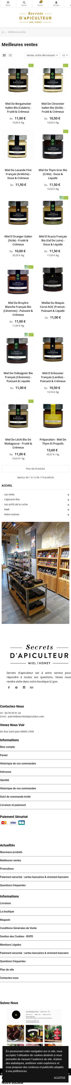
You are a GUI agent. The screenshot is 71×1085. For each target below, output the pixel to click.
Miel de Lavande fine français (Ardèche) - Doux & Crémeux (18, 174)
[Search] (24, 3)
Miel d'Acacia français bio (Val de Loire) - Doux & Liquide (53, 240)
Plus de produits (35, 468)
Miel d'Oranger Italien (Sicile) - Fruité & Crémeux (18, 240)
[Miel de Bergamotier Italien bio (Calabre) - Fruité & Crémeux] (18, 79)
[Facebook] (9, 687)
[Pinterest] (16, 687)
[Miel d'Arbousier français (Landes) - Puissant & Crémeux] (52, 349)
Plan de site (7, 969)
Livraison (5, 903)
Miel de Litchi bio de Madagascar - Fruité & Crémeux (18, 443)
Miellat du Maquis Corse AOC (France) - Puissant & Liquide (53, 307)
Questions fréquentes (13, 885)
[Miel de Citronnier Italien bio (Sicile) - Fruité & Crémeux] (52, 79)
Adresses (5, 771)
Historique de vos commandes (18, 763)
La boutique (7, 911)
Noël (6, 509)
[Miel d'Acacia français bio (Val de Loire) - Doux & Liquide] (52, 212)
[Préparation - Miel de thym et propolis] (52, 415)
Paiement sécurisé (14, 817)
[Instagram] (24, 687)
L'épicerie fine (12, 499)
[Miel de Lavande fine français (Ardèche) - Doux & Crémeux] (18, 145)
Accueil (7, 485)
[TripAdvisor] (31, 687)
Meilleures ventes (10, 860)
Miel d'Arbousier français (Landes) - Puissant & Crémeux (53, 377)
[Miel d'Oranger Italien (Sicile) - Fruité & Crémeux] (18, 212)
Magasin (5, 919)
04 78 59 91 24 (13, 712)
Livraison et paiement (13, 805)
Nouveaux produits (11, 852)
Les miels (9, 494)
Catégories (8, 3)
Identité (4, 780)
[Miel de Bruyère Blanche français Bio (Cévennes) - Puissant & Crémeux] (18, 278)
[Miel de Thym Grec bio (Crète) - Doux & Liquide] (52, 145)
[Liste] (10, 55)
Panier (4, 755)
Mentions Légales (10, 944)
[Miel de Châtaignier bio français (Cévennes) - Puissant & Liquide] (18, 349)
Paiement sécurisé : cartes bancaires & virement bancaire (34, 877)
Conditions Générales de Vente (18, 928)
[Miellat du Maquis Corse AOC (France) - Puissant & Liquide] (52, 278)
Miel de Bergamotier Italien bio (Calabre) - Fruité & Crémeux (18, 107)
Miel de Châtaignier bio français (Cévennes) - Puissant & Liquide (18, 377)
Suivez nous (9, 1003)
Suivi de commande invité (15, 796)
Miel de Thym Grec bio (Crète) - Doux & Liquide (53, 174)
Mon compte (56, 3)
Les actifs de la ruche (16, 504)
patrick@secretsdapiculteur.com (26, 716)
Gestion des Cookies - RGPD (16, 936)
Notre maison (11, 514)
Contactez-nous (9, 977)
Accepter (59, 1077)
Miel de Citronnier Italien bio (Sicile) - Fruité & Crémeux (52, 107)
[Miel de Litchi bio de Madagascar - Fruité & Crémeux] (18, 415)
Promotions (7, 868)
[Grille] (4, 55)
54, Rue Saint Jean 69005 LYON (17, 731)
